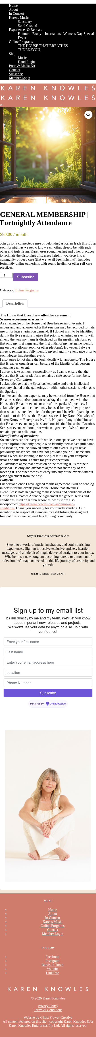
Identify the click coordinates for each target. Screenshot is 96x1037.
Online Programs (21, 42)
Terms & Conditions (48, 1010)
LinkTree (52, 973)
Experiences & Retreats (25, 29)
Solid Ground (27, 25)
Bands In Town (52, 965)
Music (22, 58)
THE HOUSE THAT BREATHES (43, 46)
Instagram (52, 961)
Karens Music (19, 17)
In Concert (16, 13)
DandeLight (26, 62)
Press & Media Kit (22, 66)
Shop (12, 54)
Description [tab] (15, 303)
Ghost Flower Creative (56, 1017)
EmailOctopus (58, 704)
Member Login (19, 78)
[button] (88, 115)
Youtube (52, 969)
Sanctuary (25, 21)
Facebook (52, 957)
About (13, 9)
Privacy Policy (48, 1006)
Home (13, 5)
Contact (14, 70)
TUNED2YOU (29, 50)
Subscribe (16, 74)
